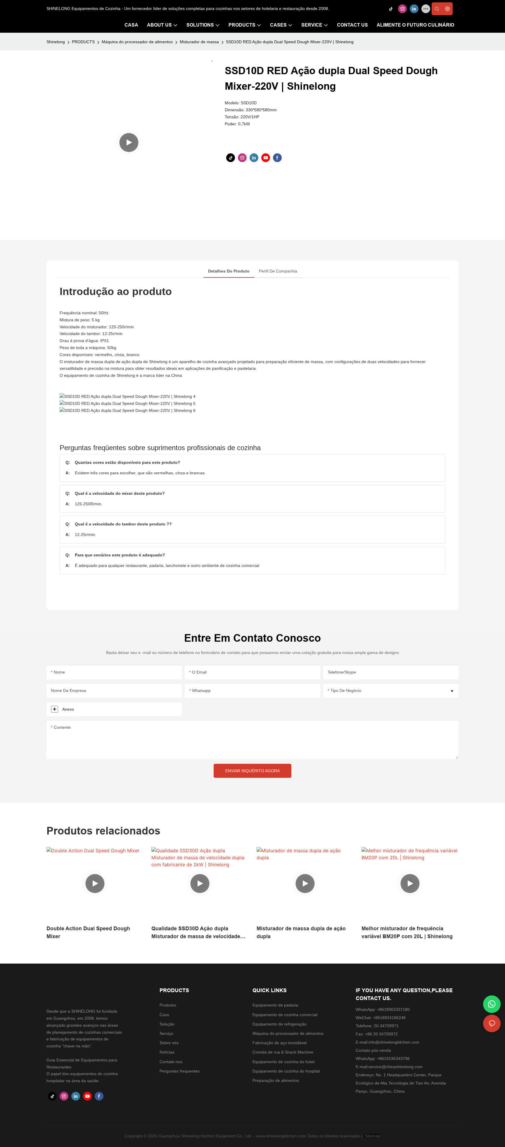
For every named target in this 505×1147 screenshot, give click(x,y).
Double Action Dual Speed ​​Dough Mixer (88, 932)
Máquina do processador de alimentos (137, 41)
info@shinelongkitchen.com (394, 1042)
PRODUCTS (83, 41)
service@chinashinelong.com (396, 1066)
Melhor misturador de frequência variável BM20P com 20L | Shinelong (407, 932)
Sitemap (372, 1136)
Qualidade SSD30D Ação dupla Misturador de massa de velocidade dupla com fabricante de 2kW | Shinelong (195, 933)
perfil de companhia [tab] (278, 271)
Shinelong (55, 41)
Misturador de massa (199, 41)
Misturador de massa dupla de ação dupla (301, 932)
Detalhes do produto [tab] (229, 271)
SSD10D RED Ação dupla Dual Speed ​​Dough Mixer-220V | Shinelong (290, 41)
